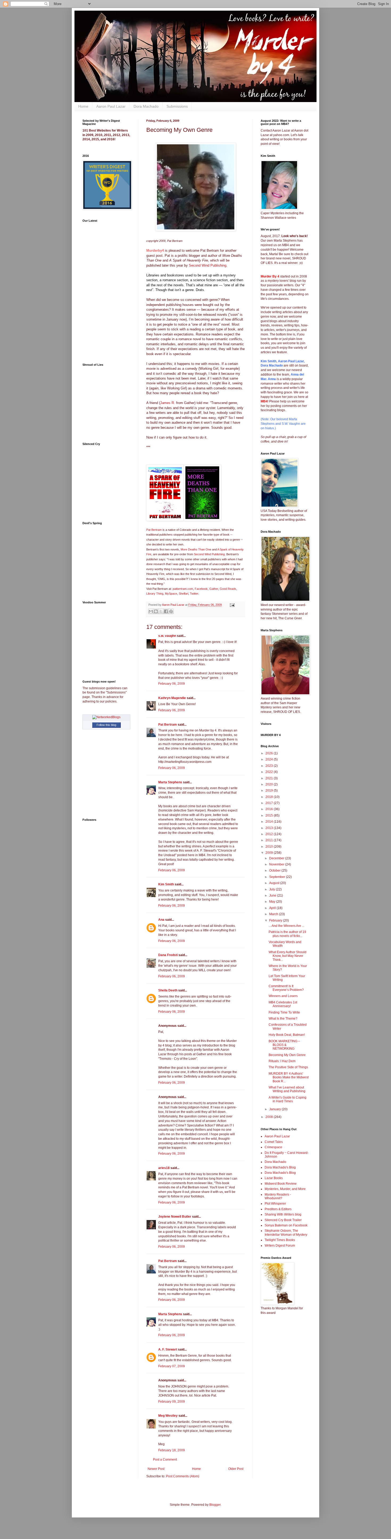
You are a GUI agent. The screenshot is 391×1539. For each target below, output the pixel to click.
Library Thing (154, 593)
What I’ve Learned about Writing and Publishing (287, 1089)
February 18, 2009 (171, 1450)
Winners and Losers (283, 996)
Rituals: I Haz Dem (282, 1061)
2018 (269, 797)
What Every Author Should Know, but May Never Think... (287, 956)
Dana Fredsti (168, 955)
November (277, 864)
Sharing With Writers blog (283, 1214)
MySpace (171, 593)
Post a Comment (165, 1459)
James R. (167, 403)
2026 (269, 753)
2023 (269, 766)
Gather (213, 588)
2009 (269, 853)
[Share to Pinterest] (171, 611)
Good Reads (228, 588)
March (274, 914)
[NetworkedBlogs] (106, 717)
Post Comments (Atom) (182, 1476)
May (272, 901)
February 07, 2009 (171, 1366)
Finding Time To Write (284, 1012)
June (273, 895)
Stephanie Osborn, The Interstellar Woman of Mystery (286, 1232)
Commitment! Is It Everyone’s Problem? (286, 988)
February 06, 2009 (171, 684)
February (276, 920)
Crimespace (273, 1147)
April (273, 908)
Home (83, 106)
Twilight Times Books (280, 1240)
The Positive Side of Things (288, 1067)
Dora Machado (146, 106)
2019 (269, 790)
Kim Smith (166, 884)
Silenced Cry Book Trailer (283, 1220)
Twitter (194, 593)
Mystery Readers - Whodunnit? (278, 1196)
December (277, 858)
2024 (269, 759)
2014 (269, 821)
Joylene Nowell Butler (174, 1216)
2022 (269, 772)
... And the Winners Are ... (286, 926)
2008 (269, 1117)
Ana (161, 920)
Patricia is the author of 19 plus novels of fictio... (287, 933)
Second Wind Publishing (207, 265)
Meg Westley (168, 1416)
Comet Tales (274, 1142)
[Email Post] (231, 604)
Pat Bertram (154, 529)
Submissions (177, 106)
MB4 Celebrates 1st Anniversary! (283, 1004)
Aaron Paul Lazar (111, 106)
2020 (269, 784)
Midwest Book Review (281, 1183)
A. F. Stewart (167, 1349)
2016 (269, 809)
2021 (269, 778)
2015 (269, 815)
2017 (269, 803)
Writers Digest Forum (280, 1245)
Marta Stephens (170, 782)
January (275, 1109)
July (272, 889)
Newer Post (156, 1469)
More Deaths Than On (195, 549)
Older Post (235, 1469)
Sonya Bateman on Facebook (286, 1225)
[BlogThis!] (156, 611)
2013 (269, 828)
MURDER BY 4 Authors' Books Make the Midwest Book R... (289, 1077)
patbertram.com (183, 588)
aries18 (164, 1168)
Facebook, (202, 588)
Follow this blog (106, 724)
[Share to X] (161, 611)
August (274, 883)
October (275, 870)
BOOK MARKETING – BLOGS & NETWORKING (284, 1045)
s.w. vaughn (167, 636)
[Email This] (150, 611)
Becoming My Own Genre (287, 1055)
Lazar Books (274, 1178)
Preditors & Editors (278, 1209)
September (277, 877)
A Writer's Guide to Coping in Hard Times (287, 1099)
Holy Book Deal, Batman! (287, 1035)
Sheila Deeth (167, 990)
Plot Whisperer (275, 1203)
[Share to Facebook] (166, 611)
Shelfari (183, 593)
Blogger (215, 1505)
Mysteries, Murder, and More (285, 1189)
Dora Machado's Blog (280, 1167)
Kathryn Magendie (172, 698)
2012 (269, 834)
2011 (269, 840)
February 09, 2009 (171, 1401)
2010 (269, 846)
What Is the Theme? (283, 1018)
